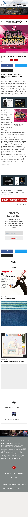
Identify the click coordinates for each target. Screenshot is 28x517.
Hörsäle (20, 452)
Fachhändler (18, 456)
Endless (3, 330)
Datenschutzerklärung (14, 484)
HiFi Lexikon (8, 451)
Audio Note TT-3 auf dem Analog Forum (14, 407)
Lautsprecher (17, 443)
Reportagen (4, 449)
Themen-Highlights (5, 455)
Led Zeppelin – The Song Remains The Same (12, 361)
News (7, 443)
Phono (21, 445)
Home (2, 443)
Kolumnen (21, 449)
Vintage (19, 448)
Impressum (5, 484)
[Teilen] (7, 65)
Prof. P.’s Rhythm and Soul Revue (14, 419)
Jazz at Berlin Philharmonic (8, 298)
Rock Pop (15, 60)
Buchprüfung (4, 454)
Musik (11, 60)
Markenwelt (14, 455)
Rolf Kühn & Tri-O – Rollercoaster (9, 393)
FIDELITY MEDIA (20, 482)
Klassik (7, 452)
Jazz (2, 296)
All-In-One (9, 446)
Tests (11, 443)
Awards (3, 456)
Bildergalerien (21, 455)
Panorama (10, 449)
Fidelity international (13, 458)
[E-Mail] (7, 70)
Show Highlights (10, 456)
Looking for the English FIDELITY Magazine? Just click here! (14, 17)
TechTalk (16, 449)
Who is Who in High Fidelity (18, 451)
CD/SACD (3, 446)
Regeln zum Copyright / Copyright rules (18, 204)
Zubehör (14, 448)
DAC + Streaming (17, 446)
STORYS (24, 448)
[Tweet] (21, 65)
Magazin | (4, 458)
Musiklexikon (12, 454)
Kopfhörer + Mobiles (6, 448)
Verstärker (16, 445)
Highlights (19, 454)
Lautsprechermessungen (7, 445)
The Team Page (12, 482)
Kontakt (23, 484)
